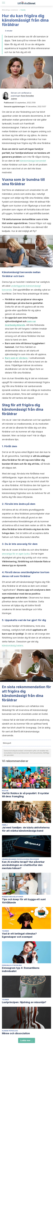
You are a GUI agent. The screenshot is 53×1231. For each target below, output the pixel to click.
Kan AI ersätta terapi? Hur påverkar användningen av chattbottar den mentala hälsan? (23, 865)
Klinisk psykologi (10, 1031)
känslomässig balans (12, 645)
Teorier (5, 931)
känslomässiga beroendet (33, 160)
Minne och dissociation (16, 1033)
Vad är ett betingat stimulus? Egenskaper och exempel (19, 935)
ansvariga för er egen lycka (16, 553)
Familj (23, 10)
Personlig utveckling (12, 965)
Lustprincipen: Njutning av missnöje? (24, 1002)
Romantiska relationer (12, 897)
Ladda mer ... (26, 1040)
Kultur (5, 791)
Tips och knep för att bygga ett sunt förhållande (24, 901)
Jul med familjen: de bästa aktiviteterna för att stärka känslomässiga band (26, 829)
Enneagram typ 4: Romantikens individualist (20, 969)
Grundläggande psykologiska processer (20, 859)
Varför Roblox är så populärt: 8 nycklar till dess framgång (25, 795)
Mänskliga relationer (10, 10)
